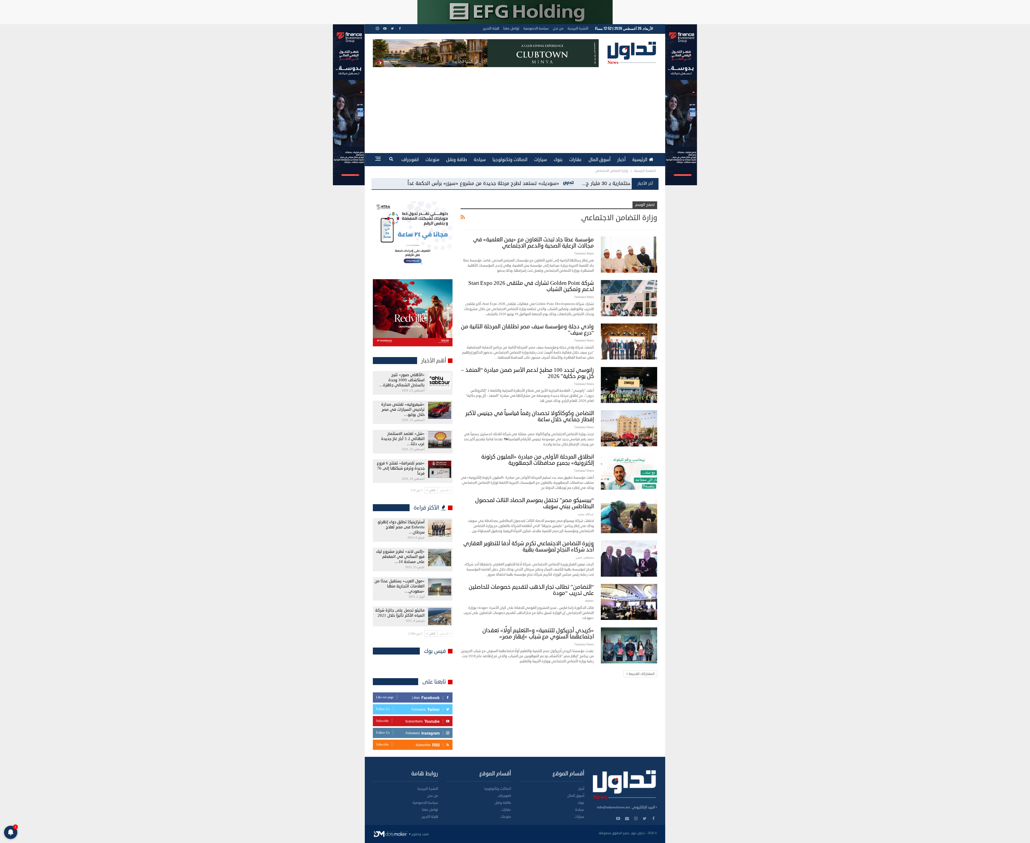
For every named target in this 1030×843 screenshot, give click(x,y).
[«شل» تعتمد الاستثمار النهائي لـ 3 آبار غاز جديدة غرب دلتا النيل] (439, 439)
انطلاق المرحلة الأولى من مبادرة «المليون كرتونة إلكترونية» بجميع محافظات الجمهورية (537, 460)
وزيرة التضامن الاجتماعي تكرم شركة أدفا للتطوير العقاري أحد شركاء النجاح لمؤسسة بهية (528, 546)
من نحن (558, 28)
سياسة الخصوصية (536, 28)
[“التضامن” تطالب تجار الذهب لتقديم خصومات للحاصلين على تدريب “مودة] (629, 602)
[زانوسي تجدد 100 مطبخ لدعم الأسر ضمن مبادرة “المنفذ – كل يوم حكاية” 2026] (629, 385)
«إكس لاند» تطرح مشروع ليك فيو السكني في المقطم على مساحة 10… (400, 557)
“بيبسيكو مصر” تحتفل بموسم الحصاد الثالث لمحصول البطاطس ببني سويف (534, 503)
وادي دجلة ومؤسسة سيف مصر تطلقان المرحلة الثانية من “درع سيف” (527, 329)
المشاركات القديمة (641, 674)
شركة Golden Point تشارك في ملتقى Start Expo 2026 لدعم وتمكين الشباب (531, 286)
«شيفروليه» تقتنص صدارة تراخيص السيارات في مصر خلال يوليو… (403, 409)
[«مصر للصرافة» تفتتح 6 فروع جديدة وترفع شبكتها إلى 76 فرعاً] (439, 469)
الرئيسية (639, 159)
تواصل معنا (511, 28)
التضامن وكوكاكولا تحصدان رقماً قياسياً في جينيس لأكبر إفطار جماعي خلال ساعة (529, 416)
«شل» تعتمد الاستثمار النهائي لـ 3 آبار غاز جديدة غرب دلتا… (403, 439)
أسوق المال (599, 159)
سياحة (480, 159)
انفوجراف (410, 159)
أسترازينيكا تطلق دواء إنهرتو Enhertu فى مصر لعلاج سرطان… (401, 527)
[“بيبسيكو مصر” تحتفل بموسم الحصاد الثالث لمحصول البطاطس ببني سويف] (629, 515)
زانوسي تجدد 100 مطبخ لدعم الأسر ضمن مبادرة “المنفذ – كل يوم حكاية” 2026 (527, 373)
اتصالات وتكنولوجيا (509, 159)
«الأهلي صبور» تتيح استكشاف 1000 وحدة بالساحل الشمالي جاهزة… (402, 380)
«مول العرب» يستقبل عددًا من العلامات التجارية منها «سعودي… (399, 586)
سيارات (540, 159)
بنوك (558, 159)
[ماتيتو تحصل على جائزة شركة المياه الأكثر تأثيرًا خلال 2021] (439, 616)
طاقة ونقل (456, 159)
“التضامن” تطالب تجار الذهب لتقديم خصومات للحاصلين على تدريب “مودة (531, 590)
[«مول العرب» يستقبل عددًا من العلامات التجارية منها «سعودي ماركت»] (439, 587)
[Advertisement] (515, 107)
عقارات (575, 159)
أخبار (621, 159)
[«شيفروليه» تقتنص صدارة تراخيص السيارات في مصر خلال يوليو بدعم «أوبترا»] (439, 410)
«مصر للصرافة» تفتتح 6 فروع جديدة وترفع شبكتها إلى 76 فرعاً (401, 468)
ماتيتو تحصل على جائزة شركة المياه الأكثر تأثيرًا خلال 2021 (400, 613)
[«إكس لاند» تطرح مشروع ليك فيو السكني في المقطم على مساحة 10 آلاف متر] (439, 557)
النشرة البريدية (578, 28)
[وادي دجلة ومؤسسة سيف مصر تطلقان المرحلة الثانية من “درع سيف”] (629, 341)
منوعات (432, 159)
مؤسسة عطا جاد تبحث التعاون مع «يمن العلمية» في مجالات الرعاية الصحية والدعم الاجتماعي (533, 242)
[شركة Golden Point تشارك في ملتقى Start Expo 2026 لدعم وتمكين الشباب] (629, 298)
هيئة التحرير (491, 28)
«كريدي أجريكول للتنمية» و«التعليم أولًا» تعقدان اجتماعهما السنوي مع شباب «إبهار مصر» (538, 633)
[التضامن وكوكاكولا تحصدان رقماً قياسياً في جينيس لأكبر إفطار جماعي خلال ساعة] (629, 428)
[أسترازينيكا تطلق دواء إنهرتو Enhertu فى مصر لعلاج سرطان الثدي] (439, 528)
